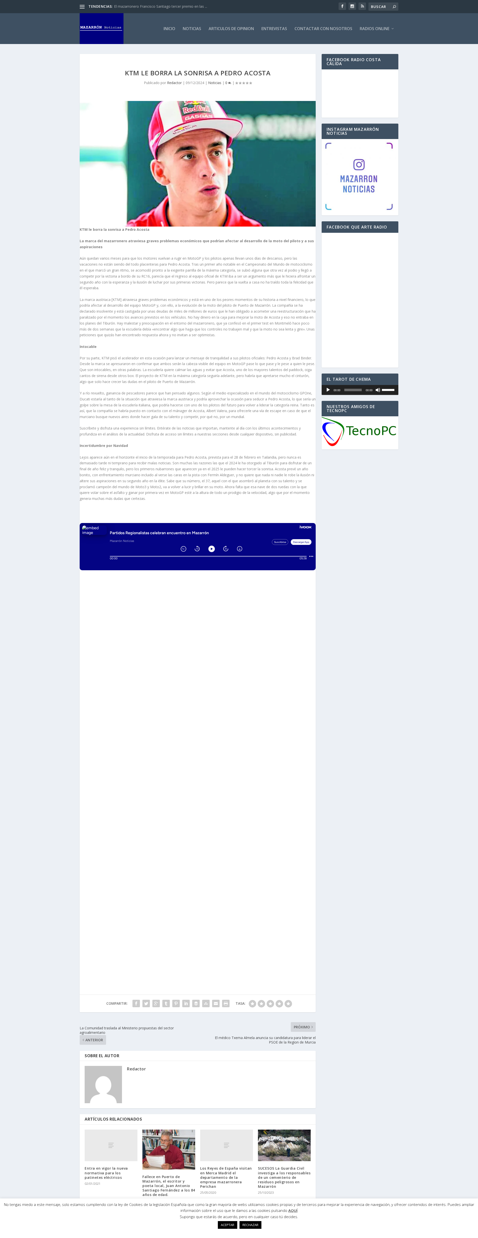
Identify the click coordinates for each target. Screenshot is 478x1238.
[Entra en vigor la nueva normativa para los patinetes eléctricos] (111, 1145)
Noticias (192, 29)
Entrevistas (274, 29)
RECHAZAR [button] (250, 1225)
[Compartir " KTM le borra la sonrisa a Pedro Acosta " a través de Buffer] (196, 1003)
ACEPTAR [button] (227, 1225)
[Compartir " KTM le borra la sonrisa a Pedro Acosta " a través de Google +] (156, 1003)
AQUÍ (293, 1210)
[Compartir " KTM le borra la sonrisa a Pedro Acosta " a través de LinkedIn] (186, 1003)
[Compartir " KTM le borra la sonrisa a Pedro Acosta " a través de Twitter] (146, 1003)
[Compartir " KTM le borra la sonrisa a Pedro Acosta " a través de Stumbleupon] (206, 1003)
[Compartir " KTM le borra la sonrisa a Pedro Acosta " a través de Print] (226, 1003)
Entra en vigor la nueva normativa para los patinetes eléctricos (106, 1173)
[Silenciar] (377, 389)
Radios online (374, 29)
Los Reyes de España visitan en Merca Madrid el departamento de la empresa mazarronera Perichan (226, 1177)
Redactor (174, 82)
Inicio (169, 29)
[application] (360, 390)
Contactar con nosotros (323, 29)
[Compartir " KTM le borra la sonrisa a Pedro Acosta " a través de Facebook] (136, 1003)
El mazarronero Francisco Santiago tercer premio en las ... (160, 6)
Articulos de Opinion (231, 29)
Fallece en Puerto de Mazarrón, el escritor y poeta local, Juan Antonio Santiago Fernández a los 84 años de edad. (168, 1185)
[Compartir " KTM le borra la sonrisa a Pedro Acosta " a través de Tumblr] (166, 1003)
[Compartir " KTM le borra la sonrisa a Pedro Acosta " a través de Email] (216, 1003)
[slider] (389, 389)
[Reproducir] (328, 389)
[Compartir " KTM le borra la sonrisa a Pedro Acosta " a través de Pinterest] (176, 1003)
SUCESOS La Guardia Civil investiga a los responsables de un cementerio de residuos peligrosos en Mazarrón (284, 1177)
